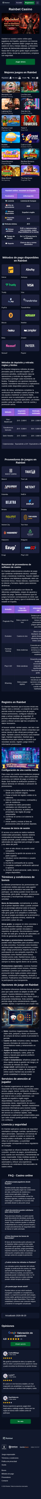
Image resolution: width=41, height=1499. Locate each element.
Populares (5, 78)
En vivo (15, 78)
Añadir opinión (20, 1344)
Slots (33, 78)
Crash (24, 78)
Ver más (20, 1421)
